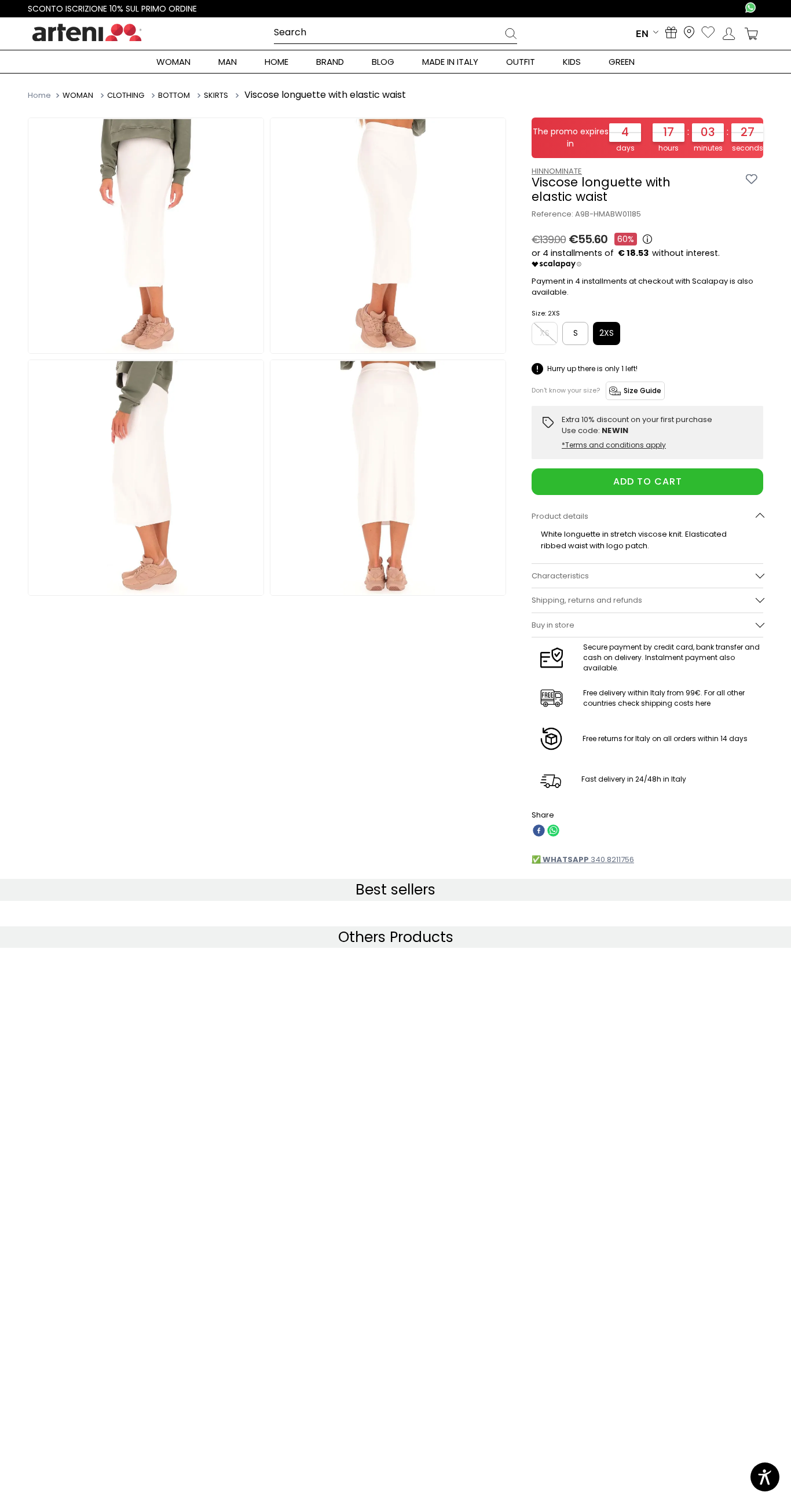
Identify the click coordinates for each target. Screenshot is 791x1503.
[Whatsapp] (750, 8)
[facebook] (539, 831)
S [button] (575, 333)
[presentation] (510, 35)
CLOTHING (124, 95)
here (703, 703)
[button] (647, 516)
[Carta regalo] (671, 34)
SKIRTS (215, 95)
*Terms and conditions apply (614, 445)
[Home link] (40, 95)
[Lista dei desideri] (708, 33)
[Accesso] (729, 33)
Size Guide (642, 390)
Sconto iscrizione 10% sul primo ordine (112, 8)
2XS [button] (606, 333)
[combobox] (395, 33)
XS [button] (545, 333)
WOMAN (78, 95)
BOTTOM (173, 95)
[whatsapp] (553, 831)
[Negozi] (689, 33)
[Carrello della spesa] (751, 33)
